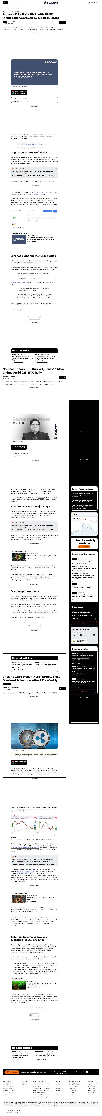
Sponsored (72, 1092)
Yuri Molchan (12, 21)
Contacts (90, 1081)
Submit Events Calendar (75, 1085)
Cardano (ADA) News (8, 1085)
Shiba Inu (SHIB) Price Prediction (86, 685)
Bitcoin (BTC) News (7, 1081)
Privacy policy (91, 1085)
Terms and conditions (93, 1083)
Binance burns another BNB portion (21, 101)
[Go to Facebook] (81, 635)
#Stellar (14, 1007)
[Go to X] (74, 635)
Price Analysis (39, 1051)
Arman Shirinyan (41, 668)
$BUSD (33, 143)
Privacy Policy (18, 1112)
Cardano (58, 1085)
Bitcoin (74, 659)
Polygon (58, 1086)
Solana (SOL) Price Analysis (40, 1097)
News (4, 21)
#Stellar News (29, 1007)
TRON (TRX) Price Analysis (39, 1092)
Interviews (75, 573)
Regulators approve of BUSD (20, 98)
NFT (57, 1092)
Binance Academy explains (19, 282)
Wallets (58, 1094)
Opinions (23, 1083)
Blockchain (59, 1081)
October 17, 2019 (38, 147)
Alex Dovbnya (33, 558)
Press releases (72, 1088)
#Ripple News (40, 1007)
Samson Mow (76, 661)
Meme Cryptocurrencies (9, 1092)
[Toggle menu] (5, 2)
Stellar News (83, 673)
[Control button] (64, 22)
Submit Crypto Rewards (75, 1083)
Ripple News (90, 673)
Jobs (89, 1094)
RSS (89, 1096)
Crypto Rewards (73, 1090)
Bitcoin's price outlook (18, 455)
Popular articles (80, 649)
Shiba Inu (75, 685)
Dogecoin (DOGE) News (9, 1090)
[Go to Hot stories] (56, 168)
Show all (84, 623)
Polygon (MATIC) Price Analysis (41, 1094)
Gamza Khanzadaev (42, 362)
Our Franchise (92, 1092)
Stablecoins (59, 1090)
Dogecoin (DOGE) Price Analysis (41, 1088)
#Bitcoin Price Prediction (26, 617)
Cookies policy (92, 1088)
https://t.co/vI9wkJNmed (25, 144)
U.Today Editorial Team (80, 563)
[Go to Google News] (19, 92)
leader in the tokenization (25, 871)
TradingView (38, 772)
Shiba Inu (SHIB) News (8, 1088)
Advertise (71, 1078)
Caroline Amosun (18, 362)
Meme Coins (59, 1088)
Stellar (74, 673)
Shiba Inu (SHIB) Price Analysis (41, 1090)
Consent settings (92, 1086)
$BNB (28, 143)
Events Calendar (73, 1096)
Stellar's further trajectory (19, 957)
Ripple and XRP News (8, 1086)
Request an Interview (74, 1086)
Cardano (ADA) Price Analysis (40, 1086)
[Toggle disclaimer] (12, 755)
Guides (58, 1078)
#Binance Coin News (17, 309)
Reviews (75, 558)
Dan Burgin (77, 590)
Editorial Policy (92, 1090)
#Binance (19, 143)
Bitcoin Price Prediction (82, 659)
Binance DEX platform (34, 135)
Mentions (71, 1097)
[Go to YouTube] (94, 635)
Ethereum (59, 1083)
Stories (23, 1078)
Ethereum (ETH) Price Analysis (41, 1083)
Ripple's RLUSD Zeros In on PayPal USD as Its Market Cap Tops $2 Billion (33, 175)
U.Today (21, 441)
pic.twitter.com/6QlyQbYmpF (39, 144)
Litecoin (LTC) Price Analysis (40, 1096)
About (90, 1078)
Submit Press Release (74, 1081)
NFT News (5, 1094)
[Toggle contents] (29, 318)
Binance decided (16, 181)
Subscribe (85, 546)
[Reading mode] (33, 318)
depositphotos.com (24, 750)
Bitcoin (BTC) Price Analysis (40, 1081)
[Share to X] (60, 22)
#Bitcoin (14, 617)
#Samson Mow (40, 617)
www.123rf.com (23, 86)
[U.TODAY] (51, 2)
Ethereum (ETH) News (8, 1083)
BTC (75, 514)
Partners (71, 1094)
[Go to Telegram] (87, 635)
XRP (78, 673)
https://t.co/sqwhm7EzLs (27, 275)
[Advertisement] (34, 45)
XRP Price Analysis (38, 1085)
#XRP (21, 1007)
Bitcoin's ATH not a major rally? (20, 453)
